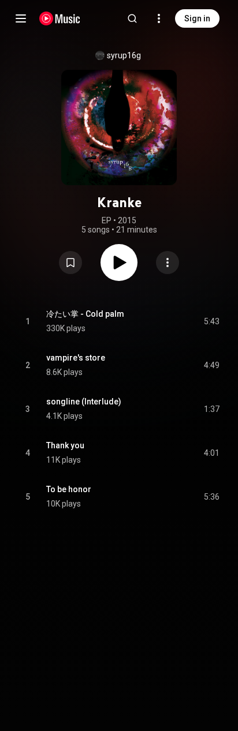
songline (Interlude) (83, 401)
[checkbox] (211, 321)
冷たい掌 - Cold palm (85, 313)
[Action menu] (167, 262)
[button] (70, 262)
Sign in (197, 18)
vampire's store (75, 357)
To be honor (68, 489)
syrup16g (124, 55)
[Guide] (21, 18)
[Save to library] (70, 262)
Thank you (65, 445)
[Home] (59, 18)
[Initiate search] (132, 18)
